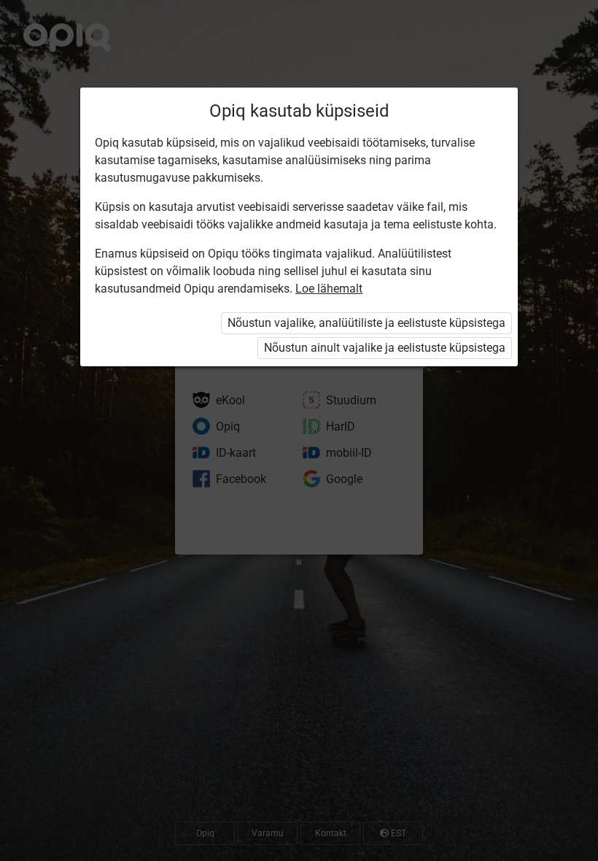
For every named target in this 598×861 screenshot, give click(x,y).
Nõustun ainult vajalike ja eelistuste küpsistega (384, 348)
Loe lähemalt (328, 289)
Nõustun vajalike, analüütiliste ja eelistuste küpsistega (366, 323)
